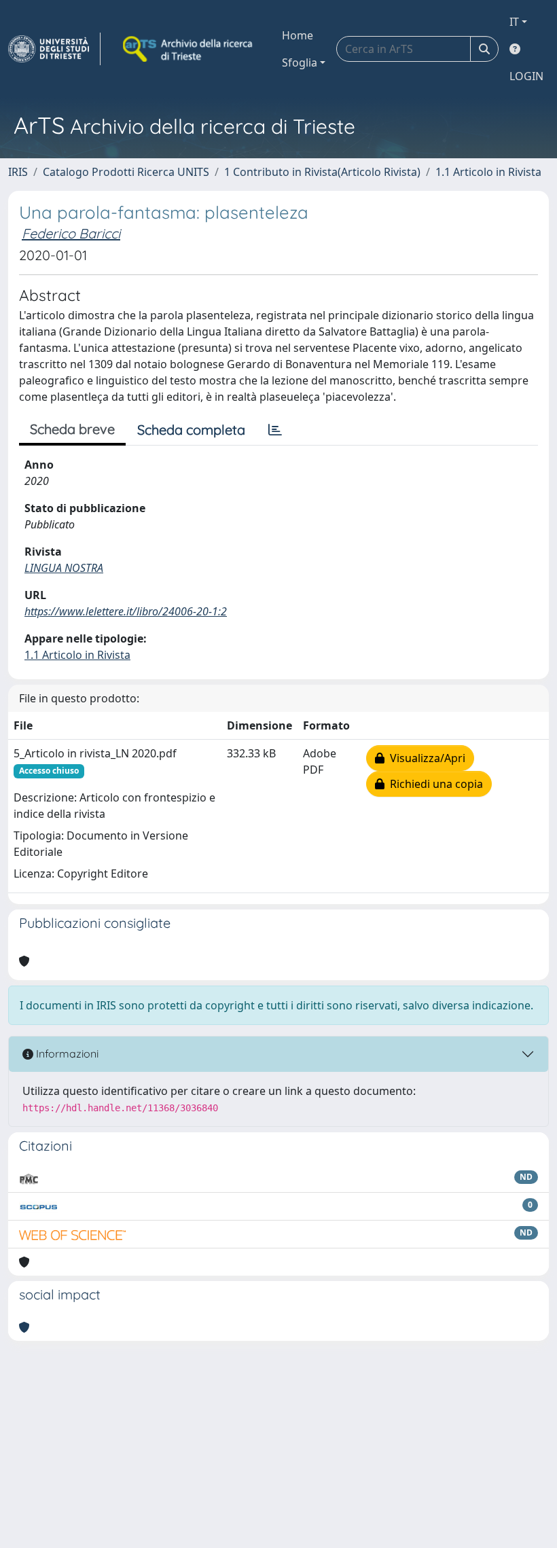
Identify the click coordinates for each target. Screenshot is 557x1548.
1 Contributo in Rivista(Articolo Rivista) (322, 171)
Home (297, 35)
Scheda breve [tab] (72, 428)
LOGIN (526, 76)
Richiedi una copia (433, 783)
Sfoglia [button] (299, 62)
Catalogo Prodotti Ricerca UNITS (126, 171)
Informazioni (65, 1053)
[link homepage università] (188, 49)
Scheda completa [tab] (191, 429)
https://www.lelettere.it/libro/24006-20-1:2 (125, 611)
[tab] (275, 430)
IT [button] (514, 21)
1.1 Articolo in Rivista (488, 171)
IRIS (18, 171)
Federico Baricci (71, 233)
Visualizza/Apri (424, 758)
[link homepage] (54, 49)
